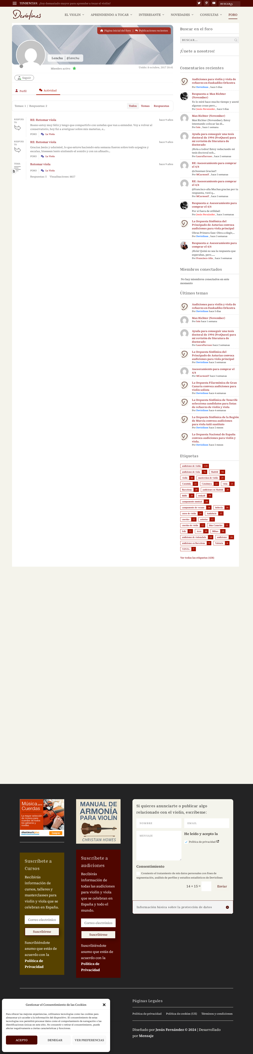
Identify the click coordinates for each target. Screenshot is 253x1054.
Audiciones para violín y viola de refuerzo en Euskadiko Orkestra (214, 81)
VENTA (186, 549)
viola (225, 483)
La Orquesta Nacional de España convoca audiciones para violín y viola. (214, 437)
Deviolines (202, 87)
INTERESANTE (150, 15)
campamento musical (192, 501)
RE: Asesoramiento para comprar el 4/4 (214, 165)
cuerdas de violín (190, 525)
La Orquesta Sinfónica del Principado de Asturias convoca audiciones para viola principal (213, 224)
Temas (145, 106)
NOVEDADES (180, 15)
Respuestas (161, 106)
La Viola (50, 134)
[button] (104, 1005)
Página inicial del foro (117, 30)
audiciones (222, 537)
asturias (204, 519)
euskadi (201, 495)
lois (198, 127)
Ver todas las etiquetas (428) (197, 557)
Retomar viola (40, 164)
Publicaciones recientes (153, 30)
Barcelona (187, 489)
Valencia (219, 543)
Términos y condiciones (217, 1014)
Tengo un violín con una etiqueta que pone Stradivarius (75, 3)
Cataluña (186, 483)
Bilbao (215, 531)
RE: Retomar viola (43, 120)
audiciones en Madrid (213, 489)
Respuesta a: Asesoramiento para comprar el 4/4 (214, 205)
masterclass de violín (208, 477)
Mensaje (146, 1035)
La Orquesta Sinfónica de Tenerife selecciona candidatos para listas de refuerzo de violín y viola (215, 403)
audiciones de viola (191, 471)
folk (184, 531)
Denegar (55, 1040)
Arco (199, 531)
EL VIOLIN (73, 15)
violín (184, 477)
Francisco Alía (204, 258)
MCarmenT (202, 174)
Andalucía (211, 513)
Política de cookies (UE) (181, 1014)
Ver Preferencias (89, 1040)
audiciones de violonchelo (194, 537)
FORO (232, 15)
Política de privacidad (202, 841)
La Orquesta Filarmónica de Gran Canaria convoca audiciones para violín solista (214, 386)
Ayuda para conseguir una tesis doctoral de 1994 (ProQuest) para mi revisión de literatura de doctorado (214, 139)
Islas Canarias (215, 525)
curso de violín (189, 513)
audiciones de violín (191, 466)
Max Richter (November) (208, 116)
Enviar (222, 886)
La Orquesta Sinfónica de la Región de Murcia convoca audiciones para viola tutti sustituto (215, 420)
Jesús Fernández (205, 109)
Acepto (21, 1040)
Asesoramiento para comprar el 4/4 (213, 371)
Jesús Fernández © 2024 (176, 1029)
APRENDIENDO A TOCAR (110, 15)
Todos (133, 106)
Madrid (214, 471)
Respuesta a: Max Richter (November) (209, 95)
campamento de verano (193, 507)
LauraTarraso (204, 156)
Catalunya (207, 483)
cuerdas (185, 519)
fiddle (184, 495)
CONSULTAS (209, 15)
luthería (219, 507)
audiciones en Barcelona (193, 543)
